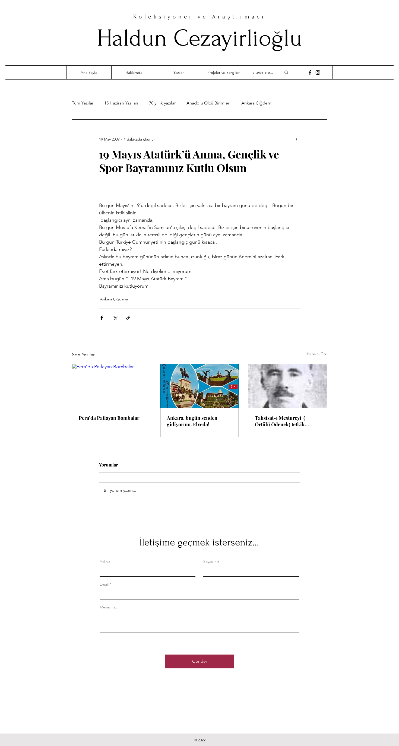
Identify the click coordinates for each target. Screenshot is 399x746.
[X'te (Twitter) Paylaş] (115, 317)
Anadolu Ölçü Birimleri (208, 103)
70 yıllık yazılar (162, 103)
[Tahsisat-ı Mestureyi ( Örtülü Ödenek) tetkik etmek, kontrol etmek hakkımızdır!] (287, 386)
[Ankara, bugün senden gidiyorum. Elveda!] (199, 386)
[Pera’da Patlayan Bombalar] (111, 386)
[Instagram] (318, 72)
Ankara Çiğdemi (257, 103)
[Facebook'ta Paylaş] (101, 317)
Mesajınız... (109, 607)
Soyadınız (211, 561)
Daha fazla (293, 103)
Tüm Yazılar (82, 103)
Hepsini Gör (317, 353)
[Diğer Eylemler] (296, 139)
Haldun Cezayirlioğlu (199, 38)
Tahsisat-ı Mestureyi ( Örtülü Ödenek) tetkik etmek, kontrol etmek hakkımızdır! (280, 421)
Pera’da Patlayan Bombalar (109, 418)
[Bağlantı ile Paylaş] (128, 317)
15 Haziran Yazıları (121, 103)
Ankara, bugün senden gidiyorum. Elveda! (192, 421)
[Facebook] (310, 72)
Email (104, 584)
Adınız (105, 561)
